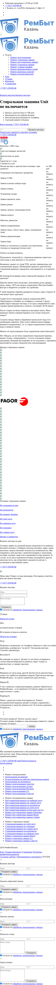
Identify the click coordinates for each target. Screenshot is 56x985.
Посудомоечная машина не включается (22, 805)
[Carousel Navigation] (28, 713)
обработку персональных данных (28, 610)
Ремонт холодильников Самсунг (19, 793)
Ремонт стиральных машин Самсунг (21, 841)
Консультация (6, 124)
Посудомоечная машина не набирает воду (23, 800)
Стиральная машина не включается (20, 831)
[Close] (1, 859)
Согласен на (22, 610)
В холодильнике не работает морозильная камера (27, 779)
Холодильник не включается (18, 782)
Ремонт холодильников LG (17, 791)
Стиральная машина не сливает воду (21, 829)
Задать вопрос (6, 763)
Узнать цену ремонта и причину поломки (18, 132)
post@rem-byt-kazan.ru (26, 761)
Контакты (9, 81)
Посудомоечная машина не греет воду (22, 808)
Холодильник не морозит (16, 777)
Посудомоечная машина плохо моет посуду (24, 810)
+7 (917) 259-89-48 (13, 5)
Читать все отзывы (8, 636)
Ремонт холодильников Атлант (19, 786)
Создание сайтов (7, 857)
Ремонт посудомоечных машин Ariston (22, 817)
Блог (7, 76)
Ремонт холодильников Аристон (19, 784)
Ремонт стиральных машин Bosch (20, 836)
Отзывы (8, 79)
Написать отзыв (7, 619)
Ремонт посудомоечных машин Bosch (22, 815)
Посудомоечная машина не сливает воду (23, 803)
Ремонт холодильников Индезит (19, 789)
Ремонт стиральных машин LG (19, 838)
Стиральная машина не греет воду (20, 824)
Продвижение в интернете (29, 857)
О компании (10, 84)
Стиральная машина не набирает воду (22, 833)
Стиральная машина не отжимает (20, 826)
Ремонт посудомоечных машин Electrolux (23, 812)
